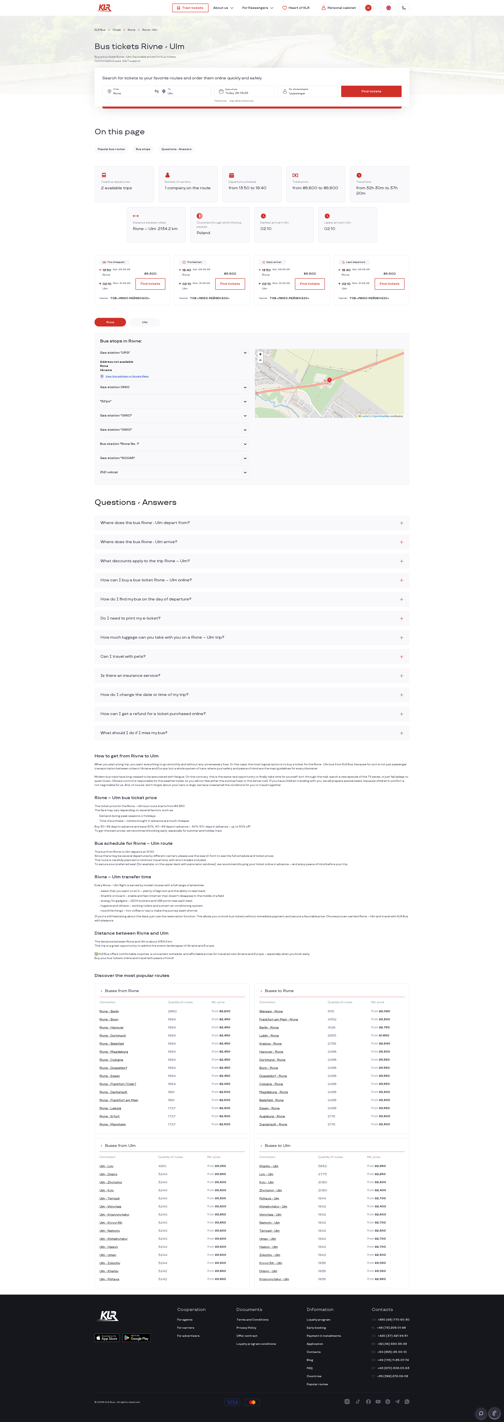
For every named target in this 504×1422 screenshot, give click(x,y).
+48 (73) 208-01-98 (391, 1327)
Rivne (131, 30)
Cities (117, 30)
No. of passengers (298, 89)
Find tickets (371, 91)
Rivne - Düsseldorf (113, 1068)
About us (220, 8)
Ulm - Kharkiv (109, 1271)
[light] (368, 8)
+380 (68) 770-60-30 (394, 1319)
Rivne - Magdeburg (113, 1052)
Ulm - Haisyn (108, 1247)
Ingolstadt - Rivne (273, 1124)
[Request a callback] (494, 1413)
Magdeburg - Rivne (273, 1092)
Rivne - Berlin (109, 1011)
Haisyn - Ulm (268, 1247)
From (116, 89)
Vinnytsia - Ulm (270, 1215)
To (169, 89)
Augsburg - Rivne (272, 1116)
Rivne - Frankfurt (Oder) (117, 1084)
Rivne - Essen (109, 1076)
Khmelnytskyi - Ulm (273, 1207)
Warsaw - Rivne (271, 1011)
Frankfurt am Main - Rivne (278, 1019)
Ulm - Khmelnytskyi (113, 1239)
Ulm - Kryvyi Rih (110, 1223)
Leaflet (365, 416)
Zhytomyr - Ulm (270, 1190)
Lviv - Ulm (266, 1174)
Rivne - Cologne (111, 1060)
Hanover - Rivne (271, 1052)
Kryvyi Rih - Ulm (270, 1263)
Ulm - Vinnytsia (110, 1207)
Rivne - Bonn (108, 1019)
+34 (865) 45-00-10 (392, 1352)
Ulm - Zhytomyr (110, 1182)
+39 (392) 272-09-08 (392, 1376)
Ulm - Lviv (106, 1166)
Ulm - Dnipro (108, 1174)
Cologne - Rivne (271, 1084)
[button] (221, 101)
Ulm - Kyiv (106, 1190)
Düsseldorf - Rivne (273, 1076)
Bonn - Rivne (268, 1068)
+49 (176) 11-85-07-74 (393, 1360)
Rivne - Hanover (111, 1028)
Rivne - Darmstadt (113, 1092)
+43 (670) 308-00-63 (393, 1368)
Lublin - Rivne (269, 1036)
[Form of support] (481, 1413)
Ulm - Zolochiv (109, 1263)
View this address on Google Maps (127, 376)
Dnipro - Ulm (268, 1271)
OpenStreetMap (381, 416)
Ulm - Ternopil (109, 1198)
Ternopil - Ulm (269, 1231)
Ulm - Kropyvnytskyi (114, 1215)
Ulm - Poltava (109, 1279)
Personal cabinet (342, 8)
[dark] (374, 8)
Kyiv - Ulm (266, 1182)
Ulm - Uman (107, 1255)
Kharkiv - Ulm (268, 1166)
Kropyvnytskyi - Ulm (274, 1279)
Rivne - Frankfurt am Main (118, 1100)
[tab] (110, 322)
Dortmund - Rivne (272, 1060)
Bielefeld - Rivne (271, 1100)
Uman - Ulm (267, 1239)
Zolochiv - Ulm (269, 1255)
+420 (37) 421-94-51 (393, 1336)
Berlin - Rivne (269, 1028)
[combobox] (132, 91)
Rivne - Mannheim (112, 1124)
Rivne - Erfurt (109, 1116)
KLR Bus (100, 30)
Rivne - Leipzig (110, 1108)
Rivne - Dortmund (112, 1036)
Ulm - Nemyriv (109, 1231)
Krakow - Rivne (270, 1044)
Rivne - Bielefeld (111, 1044)
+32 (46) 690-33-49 (392, 1344)
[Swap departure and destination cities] (157, 91)
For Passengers (255, 8)
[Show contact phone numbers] (404, 7)
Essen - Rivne (269, 1108)
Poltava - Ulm (269, 1198)
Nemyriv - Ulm (269, 1223)
